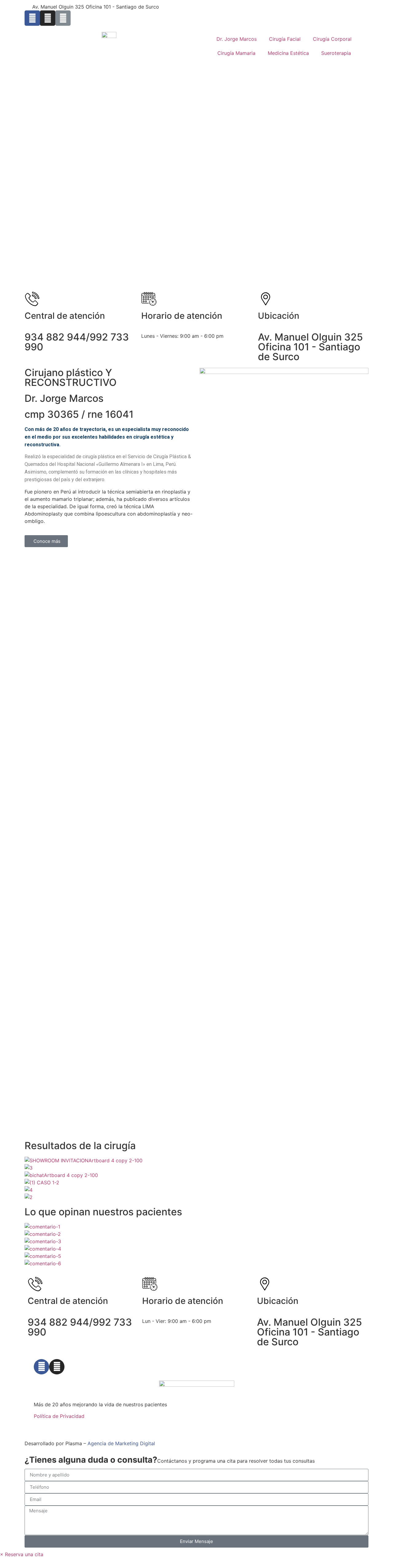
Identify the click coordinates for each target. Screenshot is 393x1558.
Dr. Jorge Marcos (236, 39)
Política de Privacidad (59, 1416)
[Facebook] (41, 1366)
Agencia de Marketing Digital (121, 1443)
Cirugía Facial (285, 39)
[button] (21, 1554)
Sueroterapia (336, 53)
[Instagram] (47, 18)
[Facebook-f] (32, 18)
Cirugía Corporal (332, 39)
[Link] (63, 18)
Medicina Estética (288, 53)
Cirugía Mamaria (236, 53)
